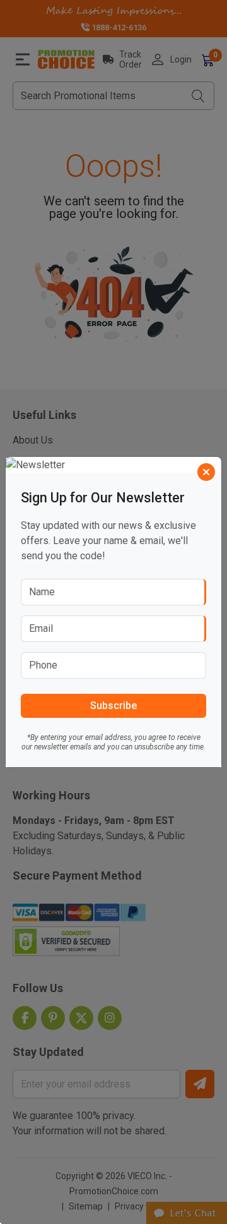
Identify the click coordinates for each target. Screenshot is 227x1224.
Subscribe (113, 706)
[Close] (206, 472)
